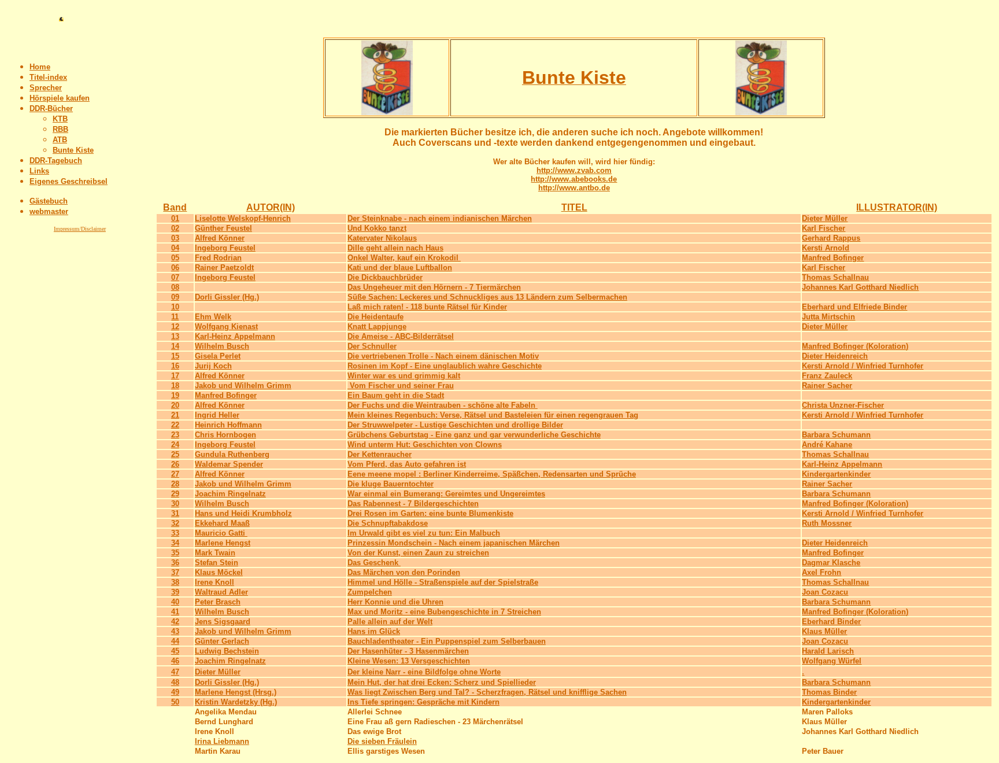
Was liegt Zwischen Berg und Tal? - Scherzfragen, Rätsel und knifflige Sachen (487, 692)
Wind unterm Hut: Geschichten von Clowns (424, 444)
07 (175, 277)
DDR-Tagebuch (55, 160)
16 (175, 366)
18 (175, 385)
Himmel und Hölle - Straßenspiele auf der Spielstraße (442, 582)
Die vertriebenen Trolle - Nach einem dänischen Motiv (443, 356)
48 (175, 682)
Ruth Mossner (827, 523)
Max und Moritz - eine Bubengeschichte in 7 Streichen (444, 611)
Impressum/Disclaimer (80, 229)
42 (175, 621)
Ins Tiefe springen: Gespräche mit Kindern (423, 702)
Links (39, 171)
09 (175, 297)
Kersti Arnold (825, 248)
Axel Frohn (821, 572)
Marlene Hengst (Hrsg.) (235, 692)
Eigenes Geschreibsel (68, 181)
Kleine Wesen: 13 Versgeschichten (408, 661)
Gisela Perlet (217, 356)
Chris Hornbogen (225, 434)
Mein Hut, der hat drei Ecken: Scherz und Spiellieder (441, 682)
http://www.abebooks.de (574, 179)
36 (175, 562)
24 (175, 444)
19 (175, 395)
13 (175, 336)
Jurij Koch (213, 366)
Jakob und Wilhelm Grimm (243, 385)
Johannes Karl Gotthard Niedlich (860, 287)
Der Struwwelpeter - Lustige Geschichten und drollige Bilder (455, 425)
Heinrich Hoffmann (228, 425)
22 (175, 425)
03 (175, 238)
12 (175, 326)
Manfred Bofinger (833, 257)
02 (175, 228)
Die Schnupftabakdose (387, 523)
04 (175, 248)
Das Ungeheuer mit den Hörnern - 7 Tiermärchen (434, 287)
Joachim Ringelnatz (230, 493)
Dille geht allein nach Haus (395, 248)
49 (175, 692)
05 (175, 257)
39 (175, 592)
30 (175, 503)
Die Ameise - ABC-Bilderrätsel (400, 336)
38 (175, 582)
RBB (60, 129)
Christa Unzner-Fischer (843, 405)
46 (175, 661)
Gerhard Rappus (831, 238)
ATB (60, 139)
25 (175, 454)
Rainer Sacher (827, 385)
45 (175, 651)
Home (39, 66)
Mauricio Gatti (221, 533)
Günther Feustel (223, 228)
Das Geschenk (374, 562)
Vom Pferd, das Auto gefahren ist (406, 464)
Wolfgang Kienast (226, 326)
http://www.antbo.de (574, 187)
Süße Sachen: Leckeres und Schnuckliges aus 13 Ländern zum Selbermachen (487, 297)
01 (175, 218)
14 (175, 346)
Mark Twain (215, 552)
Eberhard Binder (831, 621)
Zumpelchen (369, 592)
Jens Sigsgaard (222, 621)
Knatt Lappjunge (376, 326)
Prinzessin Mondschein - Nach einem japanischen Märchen (453, 543)
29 (175, 493)
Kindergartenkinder (836, 474)
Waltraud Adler (221, 592)
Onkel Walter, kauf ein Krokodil (404, 257)
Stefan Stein (216, 562)
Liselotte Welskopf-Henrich (243, 218)
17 (175, 375)
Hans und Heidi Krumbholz (243, 513)
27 (175, 474)
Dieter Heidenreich (835, 356)
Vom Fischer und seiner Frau (400, 385)
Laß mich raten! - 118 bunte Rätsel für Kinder (427, 307)
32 (175, 523)
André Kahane (827, 444)
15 (175, 356)
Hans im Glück (373, 631)
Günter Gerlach (222, 641)
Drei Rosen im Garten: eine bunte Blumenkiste (430, 513)
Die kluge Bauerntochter (390, 484)
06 (175, 267)
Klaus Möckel (219, 572)
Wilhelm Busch (222, 346)
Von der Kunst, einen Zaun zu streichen (418, 552)
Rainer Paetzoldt (224, 267)
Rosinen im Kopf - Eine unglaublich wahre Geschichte (444, 366)
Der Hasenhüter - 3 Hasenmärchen (408, 651)
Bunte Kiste (73, 150)
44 (175, 641)
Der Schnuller (372, 346)
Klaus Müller (824, 631)
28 (175, 484)
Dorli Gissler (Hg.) (227, 297)
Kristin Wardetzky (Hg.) (236, 702)
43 (175, 631)
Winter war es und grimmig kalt (403, 375)
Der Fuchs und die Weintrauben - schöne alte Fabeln (442, 405)
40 (175, 602)
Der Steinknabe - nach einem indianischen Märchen (439, 218)
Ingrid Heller (217, 415)
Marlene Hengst (222, 543)
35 (175, 552)
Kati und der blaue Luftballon (399, 267)
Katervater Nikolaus (382, 238)
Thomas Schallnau (835, 277)
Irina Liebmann (222, 741)
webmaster (48, 211)
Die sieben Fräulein (382, 741)
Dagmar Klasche (831, 562)
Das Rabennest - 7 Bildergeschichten (413, 503)
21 (175, 415)
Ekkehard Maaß (222, 523)
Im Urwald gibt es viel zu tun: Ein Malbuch (423, 533)
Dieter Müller (825, 218)
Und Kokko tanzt (376, 228)
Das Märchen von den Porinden (403, 572)
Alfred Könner (220, 238)
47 (175, 672)
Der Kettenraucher (379, 454)
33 (175, 533)
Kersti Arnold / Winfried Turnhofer (862, 366)
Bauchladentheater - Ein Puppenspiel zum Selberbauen (446, 641)
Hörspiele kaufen (59, 98)
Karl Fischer (823, 228)
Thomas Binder (829, 692)
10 (175, 307)
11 (175, 316)
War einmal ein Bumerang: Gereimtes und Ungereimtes (446, 493)
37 (175, 572)
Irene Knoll (214, 582)
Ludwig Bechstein (227, 651)
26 (175, 464)
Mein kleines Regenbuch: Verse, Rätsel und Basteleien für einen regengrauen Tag (492, 415)
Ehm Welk (213, 316)
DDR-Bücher (51, 108)
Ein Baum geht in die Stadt (395, 395)
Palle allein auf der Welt (389, 621)
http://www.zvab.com (574, 170)
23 (175, 434)
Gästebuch (48, 201)
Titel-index (48, 77)
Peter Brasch (217, 602)
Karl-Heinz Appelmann (235, 336)
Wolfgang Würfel (831, 661)
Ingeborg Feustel (225, 248)
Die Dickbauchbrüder (385, 277)
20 (175, 405)
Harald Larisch (828, 651)
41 (175, 611)
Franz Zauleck (827, 375)
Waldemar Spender (229, 464)
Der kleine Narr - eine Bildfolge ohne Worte (424, 672)
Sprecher (45, 87)
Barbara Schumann (836, 434)
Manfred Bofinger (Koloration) (855, 346)
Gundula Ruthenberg (232, 454)
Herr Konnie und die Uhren (395, 602)
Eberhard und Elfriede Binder (854, 307)
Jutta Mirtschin (828, 316)
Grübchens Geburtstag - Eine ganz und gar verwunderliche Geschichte (474, 434)
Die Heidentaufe (375, 316)
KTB (60, 119)
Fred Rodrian (218, 257)
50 (175, 702)
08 (175, 287)
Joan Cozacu (825, 592)
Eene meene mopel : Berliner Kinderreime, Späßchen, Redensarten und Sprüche (491, 474)
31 (175, 513)
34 (175, 543)
